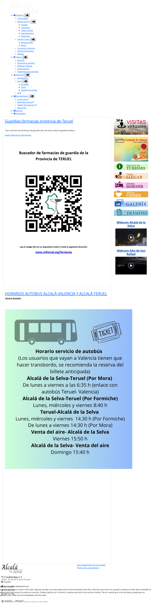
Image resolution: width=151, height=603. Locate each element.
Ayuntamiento (22, 96)
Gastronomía (23, 69)
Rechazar (19, 600)
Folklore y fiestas (24, 66)
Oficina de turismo (25, 51)
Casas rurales (27, 30)
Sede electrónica (24, 102)
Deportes (20, 75)
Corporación (22, 99)
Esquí (19, 81)
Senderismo (22, 78)
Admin (96, 568)
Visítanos (19, 15)
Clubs (23, 87)
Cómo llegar (22, 18)
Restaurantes (27, 42)
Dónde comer (23, 39)
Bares (23, 45)
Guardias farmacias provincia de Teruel (39, 121)
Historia (20, 60)
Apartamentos (27, 33)
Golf (19, 93)
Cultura (18, 57)
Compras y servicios (26, 48)
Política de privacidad (95, 565)
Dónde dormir (23, 21)
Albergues (25, 36)
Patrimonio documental (27, 71)
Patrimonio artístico (26, 63)
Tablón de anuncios (26, 105)
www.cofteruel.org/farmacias (18, 135)
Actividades (20, 113)
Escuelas (25, 84)
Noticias (19, 110)
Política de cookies (85, 568)
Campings (25, 27)
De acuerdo (7, 600)
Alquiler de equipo (29, 90)
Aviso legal (81, 565)
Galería (20, 54)
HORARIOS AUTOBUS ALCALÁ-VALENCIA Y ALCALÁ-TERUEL (56, 293)
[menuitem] (77, 34)
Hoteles (24, 25)
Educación (21, 108)
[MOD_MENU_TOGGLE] (26, 15)
